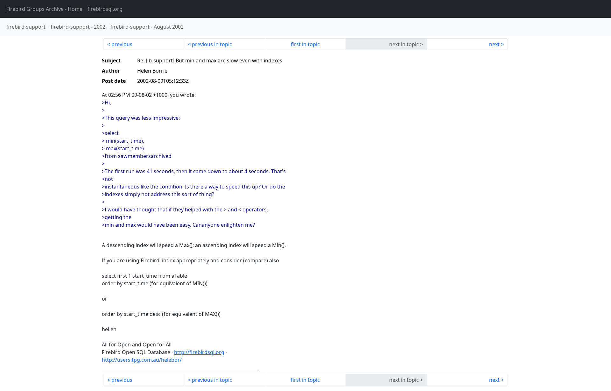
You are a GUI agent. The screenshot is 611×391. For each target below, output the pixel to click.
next (494, 44)
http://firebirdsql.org (199, 352)
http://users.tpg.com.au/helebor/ (142, 359)
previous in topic (212, 44)
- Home (44, 8)
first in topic (305, 44)
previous (121, 44)
